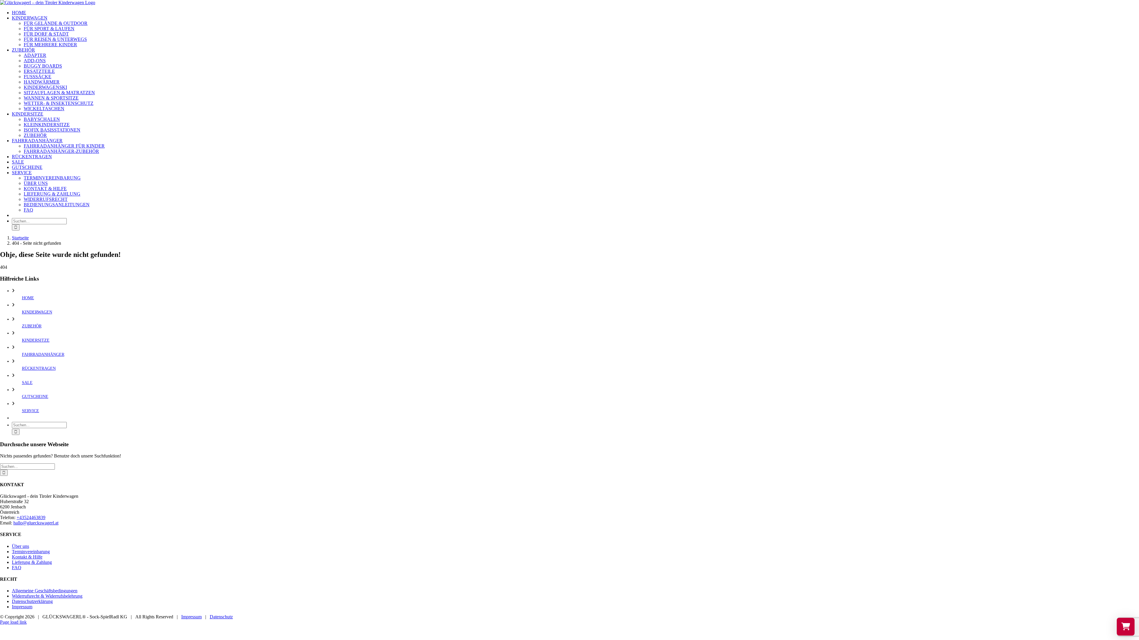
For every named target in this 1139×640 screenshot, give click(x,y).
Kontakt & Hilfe (27, 556)
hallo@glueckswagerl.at (35, 522)
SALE (27, 382)
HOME (28, 298)
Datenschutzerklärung (32, 601)
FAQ (16, 567)
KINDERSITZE (36, 340)
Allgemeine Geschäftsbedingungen (44, 590)
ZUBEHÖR (32, 326)
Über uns (20, 546)
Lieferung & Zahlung (32, 562)
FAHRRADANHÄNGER (43, 354)
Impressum (22, 606)
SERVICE (30, 411)
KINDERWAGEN (37, 312)
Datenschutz (221, 616)
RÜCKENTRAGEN (39, 368)
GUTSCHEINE (35, 396)
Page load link (13, 622)
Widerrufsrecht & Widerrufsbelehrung (47, 596)
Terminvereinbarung (31, 551)
